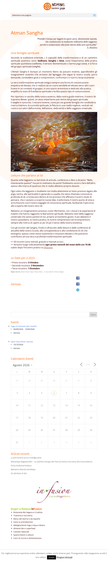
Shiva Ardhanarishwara (21, 465)
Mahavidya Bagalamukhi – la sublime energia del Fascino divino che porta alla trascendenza (51, 461)
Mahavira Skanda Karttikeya (23, 469)
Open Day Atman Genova (22, 341)
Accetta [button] (51, 557)
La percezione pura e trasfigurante (26, 457)
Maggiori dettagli (64, 557)
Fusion (38, 509)
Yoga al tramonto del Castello (24, 326)
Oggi (88, 364)
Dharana (48, 247)
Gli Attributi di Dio (19, 473)
